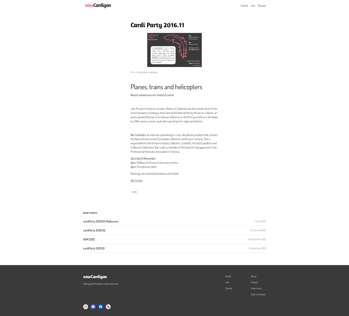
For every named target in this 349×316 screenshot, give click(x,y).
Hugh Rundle (142, 72)
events (134, 192)
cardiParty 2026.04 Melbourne (100, 221)
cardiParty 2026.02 (94, 230)
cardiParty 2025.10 (94, 248)
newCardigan (95, 277)
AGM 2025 (89, 239)
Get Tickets (137, 180)
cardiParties (153, 72)
